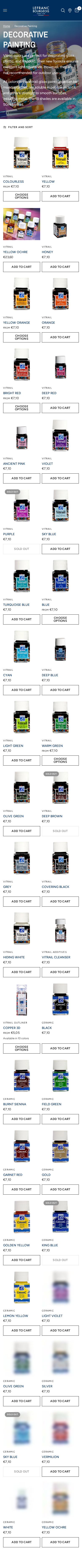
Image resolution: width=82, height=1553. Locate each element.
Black (47, 1028)
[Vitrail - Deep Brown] (60, 788)
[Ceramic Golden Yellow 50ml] (21, 1217)
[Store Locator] (69, 10)
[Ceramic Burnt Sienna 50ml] (21, 1076)
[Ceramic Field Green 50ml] (60, 1076)
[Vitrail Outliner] (21, 999)
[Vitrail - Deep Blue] (60, 647)
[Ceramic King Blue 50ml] (60, 1217)
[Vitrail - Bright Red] (21, 365)
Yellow (48, 182)
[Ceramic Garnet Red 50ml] (21, 1146)
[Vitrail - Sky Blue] (60, 506)
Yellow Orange (16, 323)
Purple (9, 534)
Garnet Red (12, 1175)
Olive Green (13, 816)
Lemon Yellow (15, 1316)
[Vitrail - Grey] (21, 858)
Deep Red (49, 393)
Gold (46, 1175)
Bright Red (12, 393)
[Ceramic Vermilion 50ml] (60, 1428)
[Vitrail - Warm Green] (60, 717)
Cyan (7, 675)
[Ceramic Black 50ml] (60, 999)
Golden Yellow (16, 1245)
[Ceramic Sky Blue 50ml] (21, 1428)
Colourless (13, 182)
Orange (48, 323)
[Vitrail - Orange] (60, 294)
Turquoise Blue (16, 605)
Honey (47, 252)
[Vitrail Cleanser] (60, 929)
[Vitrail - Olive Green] (21, 788)
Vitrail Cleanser (56, 957)
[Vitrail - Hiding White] (21, 929)
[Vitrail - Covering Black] (60, 858)
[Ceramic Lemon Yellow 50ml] (21, 1287)
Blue (46, 605)
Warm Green (52, 746)
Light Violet (52, 1316)
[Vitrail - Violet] (60, 435)
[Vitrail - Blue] (60, 576)
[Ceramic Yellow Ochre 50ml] (60, 1499)
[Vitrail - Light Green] (21, 717)
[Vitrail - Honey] (60, 224)
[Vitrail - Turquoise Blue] (21, 576)
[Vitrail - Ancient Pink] (21, 435)
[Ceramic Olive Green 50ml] (21, 1358)
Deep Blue (50, 675)
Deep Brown (52, 816)
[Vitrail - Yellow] (60, 153)
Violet (47, 464)
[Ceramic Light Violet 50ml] (60, 1287)
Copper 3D (11, 1028)
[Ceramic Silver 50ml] (60, 1358)
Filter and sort (20, 127)
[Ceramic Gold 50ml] (60, 1146)
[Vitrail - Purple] (21, 506)
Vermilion (50, 1457)
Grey (7, 887)
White (8, 1527)
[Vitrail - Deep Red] (60, 365)
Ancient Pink (14, 464)
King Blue (50, 1245)
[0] (76, 10)
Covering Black (55, 887)
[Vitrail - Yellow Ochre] (21, 224)
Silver (47, 1386)
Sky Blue (49, 534)
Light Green (13, 746)
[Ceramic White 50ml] (21, 1499)
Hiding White (14, 957)
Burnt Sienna (14, 1104)
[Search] (63, 10)
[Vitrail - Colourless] (21, 153)
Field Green (51, 1104)
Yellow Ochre (15, 252)
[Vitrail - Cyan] (21, 647)
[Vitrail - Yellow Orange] (21, 294)
